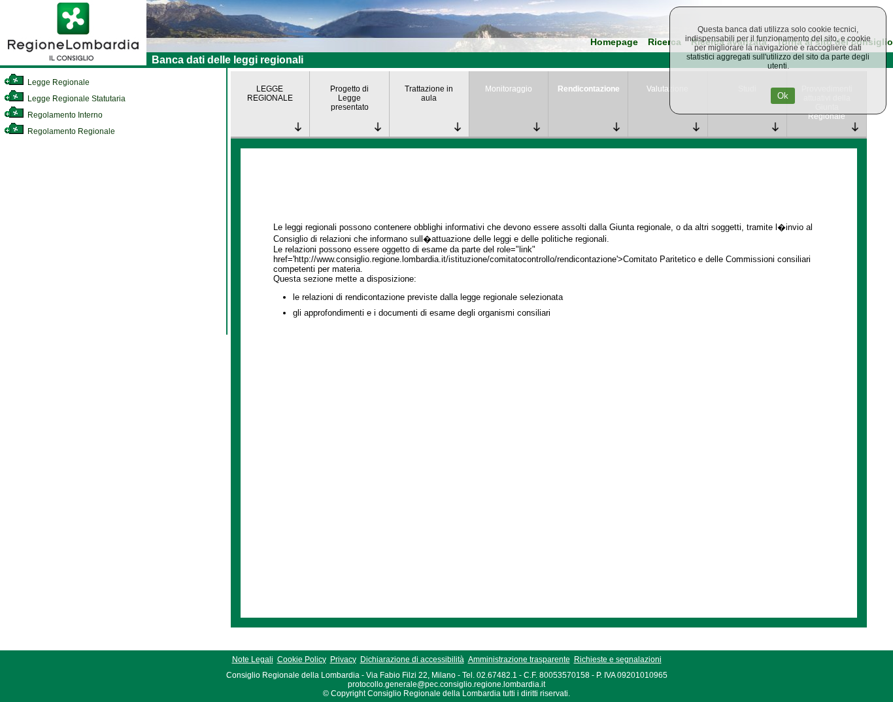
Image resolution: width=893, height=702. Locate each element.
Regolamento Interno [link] (64, 115)
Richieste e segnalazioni (618, 659)
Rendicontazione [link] (589, 88)
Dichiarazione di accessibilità (412, 659)
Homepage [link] (614, 42)
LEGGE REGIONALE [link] (270, 93)
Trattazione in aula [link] (429, 93)
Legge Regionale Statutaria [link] (75, 98)
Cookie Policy (301, 659)
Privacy (343, 659)
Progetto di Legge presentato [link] (349, 98)
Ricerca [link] (664, 42)
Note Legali (252, 659)
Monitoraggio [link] (508, 88)
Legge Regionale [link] (57, 82)
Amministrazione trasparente (519, 659)
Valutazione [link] (667, 88)
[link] (73, 62)
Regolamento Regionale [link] (70, 131)
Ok (782, 96)
